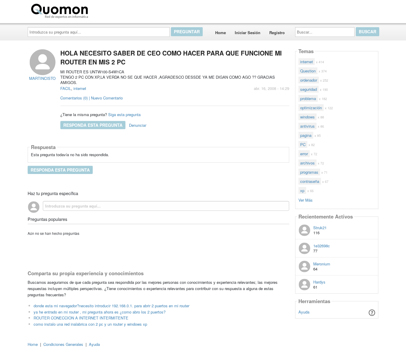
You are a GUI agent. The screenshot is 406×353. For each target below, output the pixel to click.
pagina (305, 135)
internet (79, 88)
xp (302, 190)
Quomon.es (109, 10)
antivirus (307, 126)
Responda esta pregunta (92, 125)
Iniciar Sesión (247, 32)
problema (308, 98)
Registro (277, 32)
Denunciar (137, 125)
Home (220, 32)
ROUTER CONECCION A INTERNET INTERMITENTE (81, 318)
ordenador (308, 80)
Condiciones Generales (63, 344)
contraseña (309, 181)
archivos (307, 163)
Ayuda (303, 312)
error (304, 153)
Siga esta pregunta (124, 114)
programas (309, 172)
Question (308, 71)
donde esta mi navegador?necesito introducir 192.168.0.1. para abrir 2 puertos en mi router (111, 305)
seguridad (308, 89)
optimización (311, 107)
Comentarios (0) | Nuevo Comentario (91, 98)
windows (307, 117)
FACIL (65, 88)
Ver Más (305, 199)
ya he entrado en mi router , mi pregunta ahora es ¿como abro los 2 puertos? (100, 312)
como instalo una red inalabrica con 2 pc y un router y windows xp (90, 324)
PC (303, 144)
